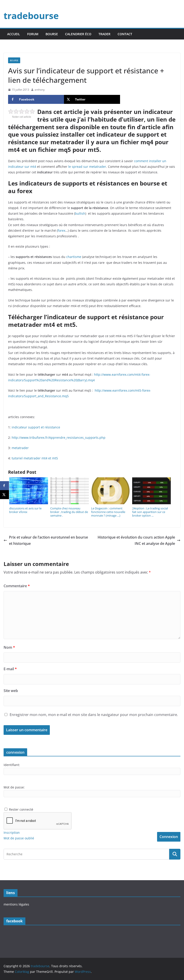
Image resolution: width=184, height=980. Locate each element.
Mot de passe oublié (19, 838)
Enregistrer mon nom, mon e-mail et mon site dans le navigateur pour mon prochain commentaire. (94, 714)
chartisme (73, 257)
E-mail (10, 668)
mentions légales (16, 904)
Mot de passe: (14, 787)
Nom (9, 647)
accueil (13, 34)
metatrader (20, 448)
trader (104, 34)
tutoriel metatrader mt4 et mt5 (35, 458)
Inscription (12, 832)
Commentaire (17, 585)
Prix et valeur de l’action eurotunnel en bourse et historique (48, 540)
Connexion (169, 836)
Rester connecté (21, 809)
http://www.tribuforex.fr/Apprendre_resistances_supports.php (58, 437)
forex (61, 230)
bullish (80, 213)
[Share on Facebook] (4, 485)
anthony (40, 90)
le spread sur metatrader (87, 166)
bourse (52, 34)
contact (125, 34)
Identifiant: (12, 765)
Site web (11, 690)
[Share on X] (4, 494)
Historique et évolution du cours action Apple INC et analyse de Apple (136, 540)
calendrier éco (78, 34)
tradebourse (31, 15)
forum (32, 34)
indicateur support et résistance (36, 427)
